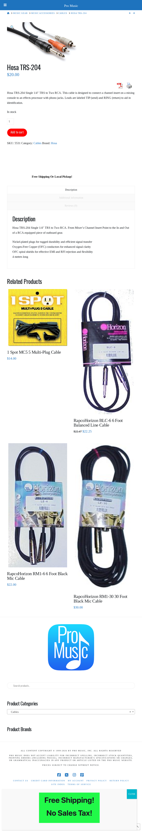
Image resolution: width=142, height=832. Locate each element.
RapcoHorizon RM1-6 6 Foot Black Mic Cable (37, 576)
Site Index (58, 784)
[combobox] (71, 711)
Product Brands (19, 728)
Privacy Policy (97, 781)
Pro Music (71, 6)
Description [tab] (71, 189)
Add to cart (17, 132)
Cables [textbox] (70, 711)
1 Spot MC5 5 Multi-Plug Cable (34, 352)
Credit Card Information (48, 781)
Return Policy (119, 781)
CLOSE (131, 794)
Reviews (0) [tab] (71, 205)
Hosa (54, 143)
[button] (12, 27)
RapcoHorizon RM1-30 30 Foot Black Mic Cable (100, 598)
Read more (37, 340)
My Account (76, 781)
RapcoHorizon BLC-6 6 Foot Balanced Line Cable (98, 422)
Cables (37, 143)
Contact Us (20, 781)
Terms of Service (79, 784)
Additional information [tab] (71, 197)
